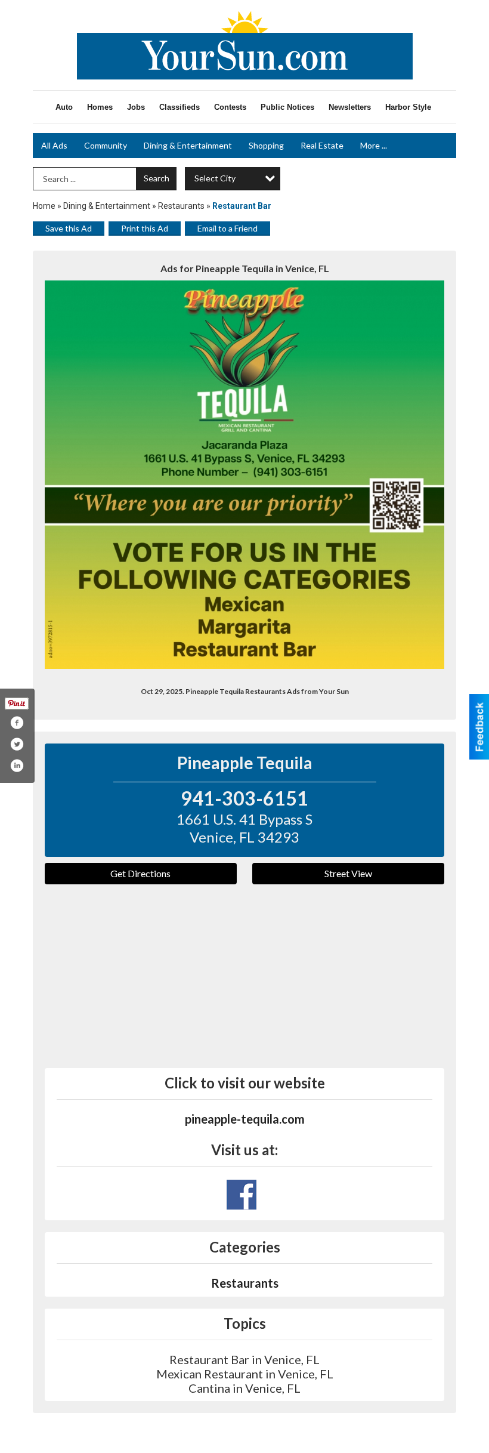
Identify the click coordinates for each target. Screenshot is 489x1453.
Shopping (266, 145)
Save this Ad (68, 228)
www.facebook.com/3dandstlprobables (241, 1195)
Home (44, 206)
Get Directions (140, 873)
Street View (348, 873)
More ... (373, 145)
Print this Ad (144, 228)
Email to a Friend (227, 228)
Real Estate (322, 145)
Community (105, 145)
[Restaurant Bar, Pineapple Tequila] (244, 474)
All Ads (54, 145)
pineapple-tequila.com (245, 1119)
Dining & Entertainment (188, 145)
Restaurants (181, 206)
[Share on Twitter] (16, 744)
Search (156, 178)
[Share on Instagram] (16, 765)
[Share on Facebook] (16, 722)
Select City (215, 178)
